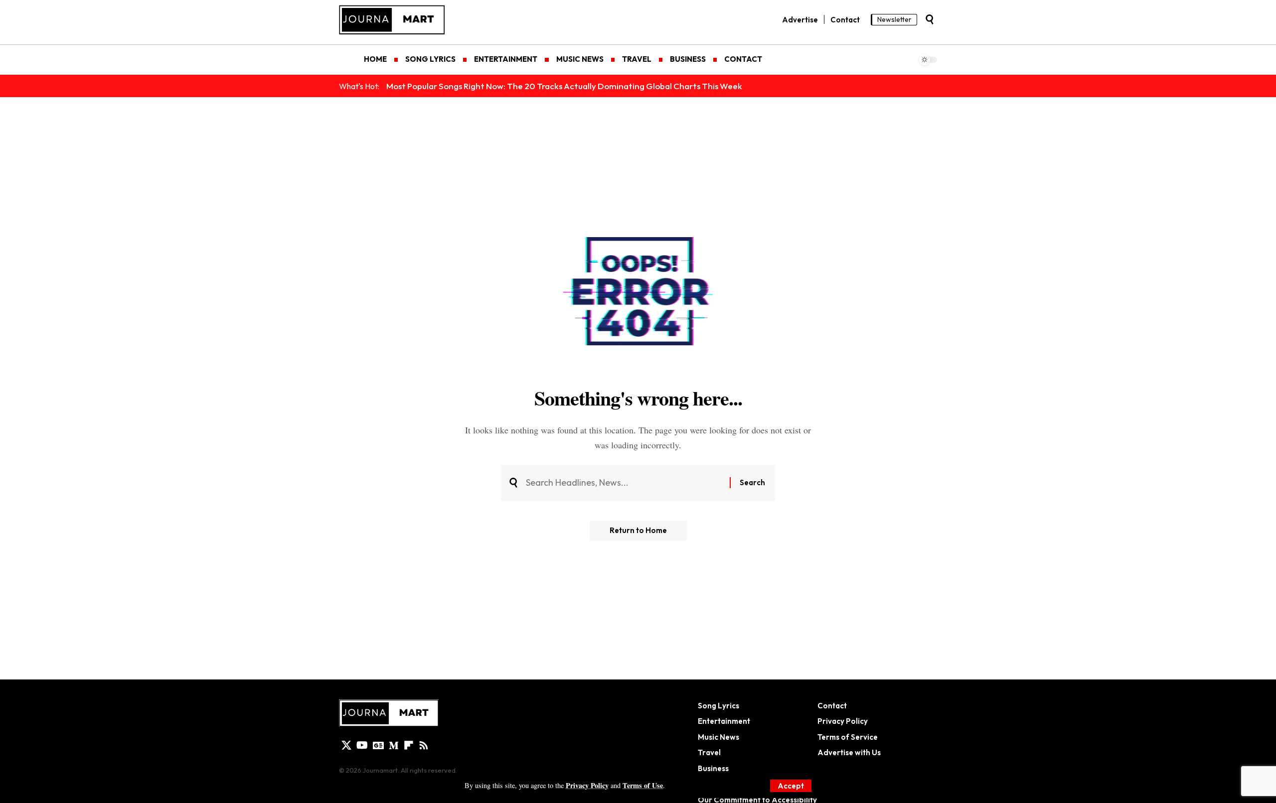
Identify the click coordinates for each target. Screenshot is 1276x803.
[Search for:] (624, 483)
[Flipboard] (408, 745)
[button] (790, 786)
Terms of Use (643, 785)
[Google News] (378, 745)
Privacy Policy (587, 785)
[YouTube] (362, 745)
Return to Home (638, 530)
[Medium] (393, 745)
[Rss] (423, 745)
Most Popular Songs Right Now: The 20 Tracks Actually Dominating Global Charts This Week (564, 86)
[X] (346, 745)
